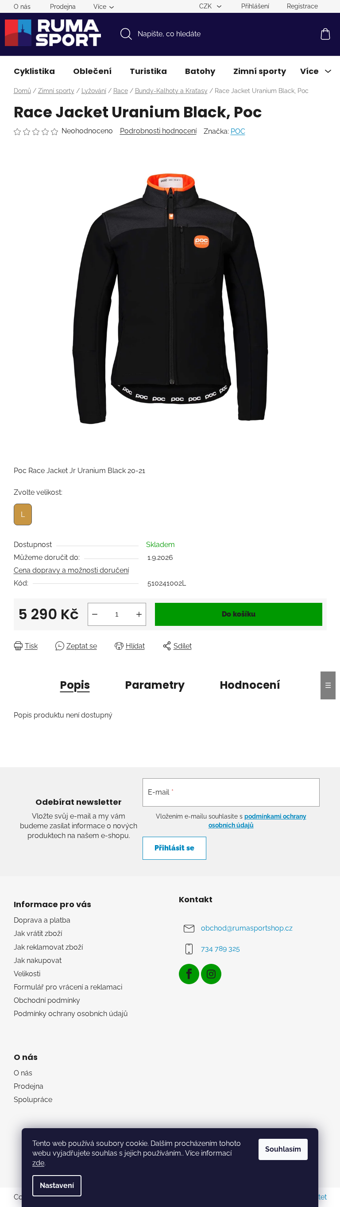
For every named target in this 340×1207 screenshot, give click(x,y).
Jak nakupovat (38, 960)
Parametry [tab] (155, 685)
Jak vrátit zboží (38, 933)
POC (238, 131)
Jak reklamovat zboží (48, 947)
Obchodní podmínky (47, 1000)
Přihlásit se (174, 848)
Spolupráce (33, 1099)
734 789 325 (220, 948)
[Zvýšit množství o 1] (139, 614)
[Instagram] (211, 974)
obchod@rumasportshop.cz (247, 928)
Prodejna (63, 6)
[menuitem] (34, 71)
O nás (22, 6)
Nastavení (57, 1185)
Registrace (302, 6)
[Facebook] (189, 974)
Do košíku (238, 614)
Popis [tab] (75, 685)
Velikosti (27, 974)
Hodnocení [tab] (250, 685)
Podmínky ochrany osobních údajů (71, 1013)
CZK (206, 6)
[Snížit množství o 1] (94, 614)
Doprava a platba (42, 920)
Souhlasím (283, 1149)
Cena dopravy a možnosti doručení (71, 570)
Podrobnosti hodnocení (158, 131)
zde (38, 1163)
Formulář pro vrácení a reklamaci (68, 987)
